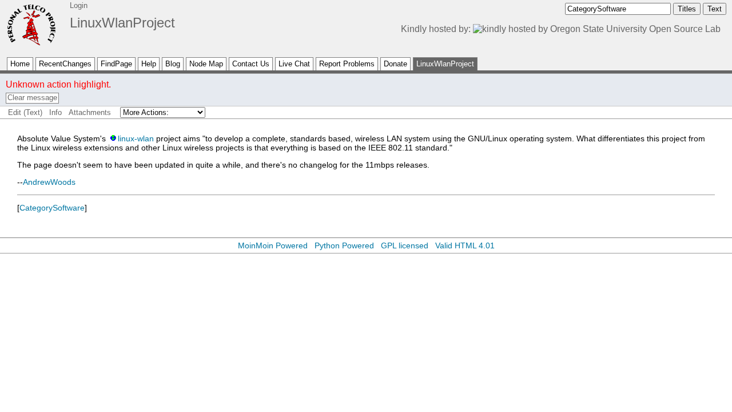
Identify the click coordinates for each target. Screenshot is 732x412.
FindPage (116, 64)
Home (20, 64)
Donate (395, 64)
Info (55, 112)
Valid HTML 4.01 (465, 245)
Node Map (206, 64)
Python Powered (344, 245)
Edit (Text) (25, 112)
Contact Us (250, 64)
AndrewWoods (49, 182)
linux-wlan (136, 138)
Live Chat (294, 64)
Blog (172, 64)
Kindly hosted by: (437, 29)
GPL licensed (404, 245)
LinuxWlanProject (122, 22)
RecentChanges (65, 64)
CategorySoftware (52, 207)
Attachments (90, 112)
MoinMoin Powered (273, 245)
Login (78, 5)
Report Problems (347, 64)
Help (148, 64)
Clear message (32, 97)
